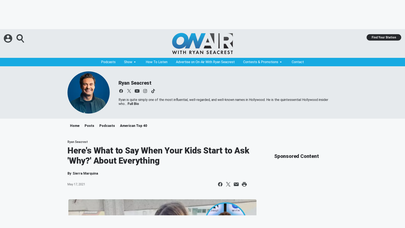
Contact (298, 62)
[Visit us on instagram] (145, 91)
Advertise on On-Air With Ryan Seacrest (205, 62)
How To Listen (156, 62)
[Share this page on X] (228, 184)
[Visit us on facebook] (121, 91)
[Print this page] (244, 184)
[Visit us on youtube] (137, 91)
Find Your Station (384, 37)
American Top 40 (133, 126)
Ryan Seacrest (135, 83)
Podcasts (108, 62)
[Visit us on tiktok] (153, 91)
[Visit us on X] (129, 91)
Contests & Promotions (260, 62)
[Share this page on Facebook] (220, 184)
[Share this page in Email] (236, 184)
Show (128, 62)
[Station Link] (202, 43)
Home (75, 126)
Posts (89, 126)
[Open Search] (20, 38)
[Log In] (8, 38)
